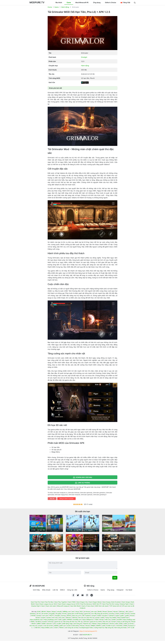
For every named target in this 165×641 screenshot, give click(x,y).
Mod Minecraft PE (82, 2)
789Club (121, 611)
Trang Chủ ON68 (110, 617)
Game (69, 2)
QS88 (99, 615)
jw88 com (63, 625)
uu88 (103, 625)
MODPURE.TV (37, 2)
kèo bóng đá (78, 623)
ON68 (125, 625)
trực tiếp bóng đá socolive (99, 613)
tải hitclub (87, 611)
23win (56, 627)
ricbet (117, 613)
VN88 (32, 621)
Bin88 (100, 611)
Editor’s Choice (110, 2)
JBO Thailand (86, 615)
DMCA (62, 590)
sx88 (125, 623)
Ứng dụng (96, 2)
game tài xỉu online (96, 621)
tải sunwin (45, 613)
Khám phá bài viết (55, 88)
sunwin (94, 615)
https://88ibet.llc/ (87, 619)
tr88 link (37, 627)
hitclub (132, 615)
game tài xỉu (58, 621)
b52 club (55, 617)
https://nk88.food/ (123, 617)
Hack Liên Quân (51, 606)
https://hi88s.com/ (47, 627)
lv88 (116, 623)
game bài (87, 613)
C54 (54, 623)
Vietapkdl (119, 590)
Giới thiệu (36, 590)
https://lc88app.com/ (50, 619)
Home (50, 7)
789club (68, 617)
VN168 (33, 615)
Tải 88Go (38, 621)
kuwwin (44, 621)
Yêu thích (58, 2)
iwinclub (86, 621)
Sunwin (133, 613)
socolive (111, 613)
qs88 (64, 619)
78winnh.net (87, 623)
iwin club (94, 611)
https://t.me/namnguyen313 (88, 631)
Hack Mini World (75, 606)
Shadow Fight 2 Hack (126, 604)
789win (94, 623)
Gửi (115, 578)
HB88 (38, 623)
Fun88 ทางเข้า (110, 625)
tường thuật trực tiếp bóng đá (103, 627)
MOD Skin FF (97, 604)
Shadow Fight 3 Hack (38, 606)
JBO (126, 611)
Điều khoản (46, 590)
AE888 (56, 625)
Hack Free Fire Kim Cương (110, 604)
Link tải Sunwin (48, 625)
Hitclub (115, 611)
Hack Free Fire (35, 602)
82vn (131, 611)
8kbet (54, 611)
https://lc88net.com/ (36, 619)
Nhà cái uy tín (76, 615)
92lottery (33, 613)
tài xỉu (38, 613)
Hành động (65, 7)
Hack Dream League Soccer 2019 (68, 604)
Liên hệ (55, 590)
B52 (81, 611)
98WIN (98, 625)
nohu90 (59, 611)
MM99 (93, 625)
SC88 (38, 611)
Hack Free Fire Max (47, 602)
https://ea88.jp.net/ (129, 619)
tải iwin (64, 613)
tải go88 (51, 613)
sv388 (59, 623)
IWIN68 (69, 619)
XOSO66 (119, 625)
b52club (50, 621)
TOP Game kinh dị (115, 606)
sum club (45, 615)
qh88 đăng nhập (67, 623)
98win (49, 611)
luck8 (68, 625)
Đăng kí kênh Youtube (66, 498)
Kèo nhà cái (106, 621)
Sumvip (63, 615)
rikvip (77, 611)
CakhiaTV (111, 615)
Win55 (69, 615)
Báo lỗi (52, 498)
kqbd (117, 615)
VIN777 (51, 615)
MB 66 (44, 611)
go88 (122, 615)
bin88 (122, 613)
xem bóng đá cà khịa (71, 627)
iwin (73, 611)
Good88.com (77, 619)
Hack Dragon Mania (95, 602)
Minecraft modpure (63, 606)
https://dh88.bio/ (103, 623)
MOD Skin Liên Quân (101, 606)
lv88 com (108, 619)
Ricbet (105, 611)
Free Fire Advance (86, 604)
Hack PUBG (71, 602)
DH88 (43, 623)
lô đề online (75, 625)
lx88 (60, 619)
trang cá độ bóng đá (123, 621)
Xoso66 (57, 615)
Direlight (84, 57)
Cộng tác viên (72, 590)
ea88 (102, 617)
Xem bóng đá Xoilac (120, 627)
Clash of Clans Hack (88, 606)
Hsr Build (129, 590)
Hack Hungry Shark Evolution (111, 602)
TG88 (96, 619)
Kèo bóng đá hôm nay (70, 621)
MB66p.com (67, 611)
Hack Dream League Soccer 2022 (46, 604)
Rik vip (80, 621)
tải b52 (127, 613)
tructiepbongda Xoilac (86, 627)
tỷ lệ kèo (130, 623)
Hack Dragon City (82, 602)
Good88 (119, 619)
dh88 (120, 623)
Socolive (104, 615)
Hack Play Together (61, 602)
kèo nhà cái (82, 617)
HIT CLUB (131, 627)
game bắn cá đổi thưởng (75, 613)
